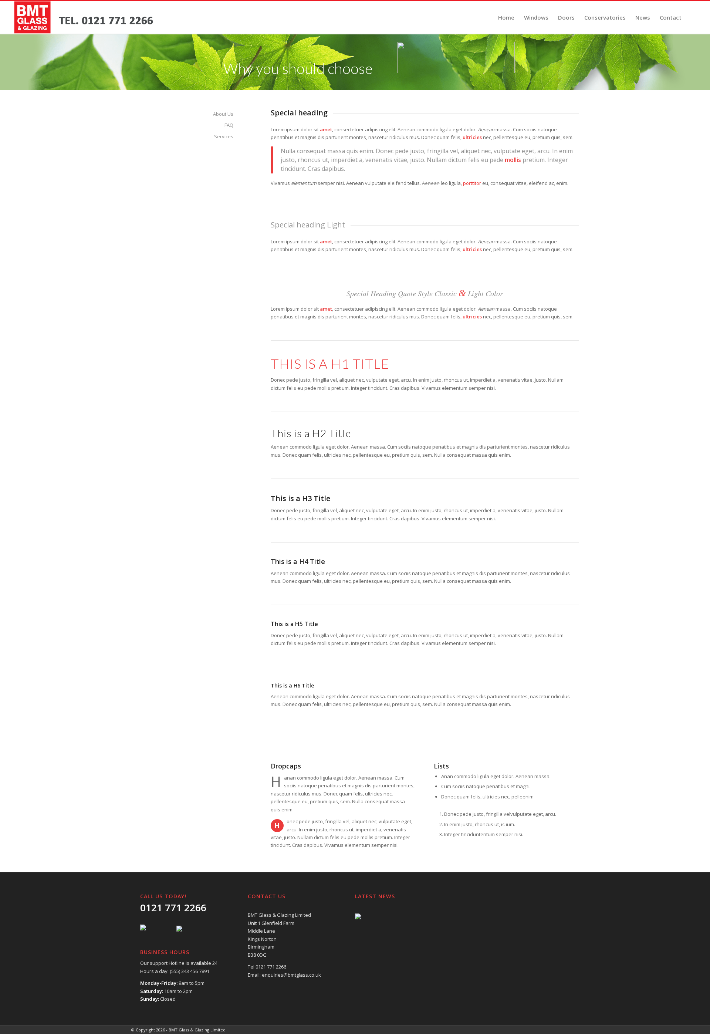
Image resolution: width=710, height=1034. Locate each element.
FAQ (228, 125)
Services (223, 136)
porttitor (472, 183)
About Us (223, 114)
